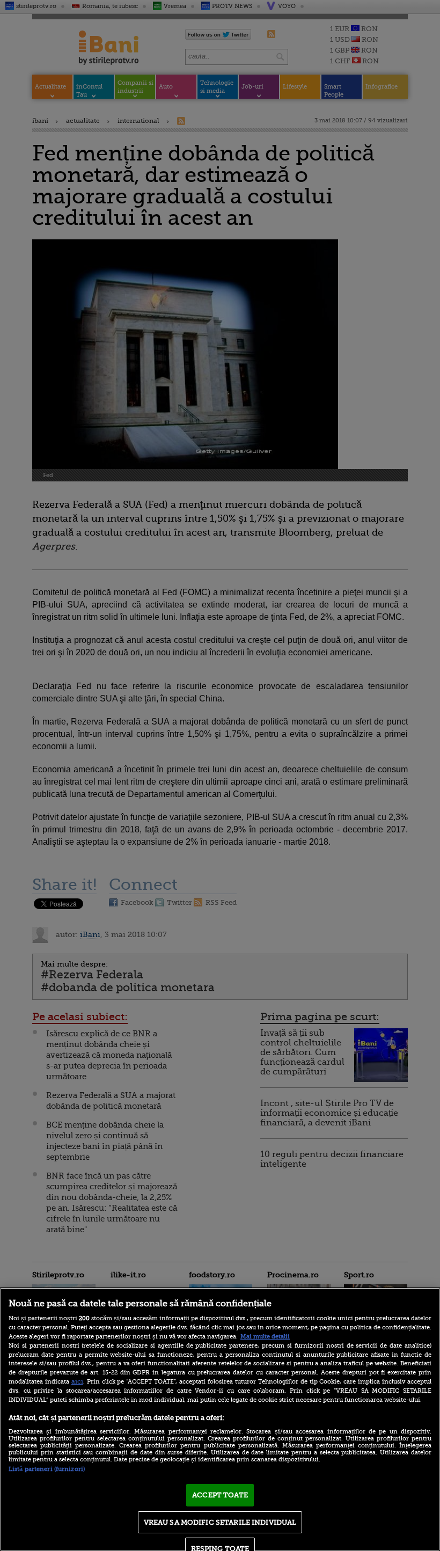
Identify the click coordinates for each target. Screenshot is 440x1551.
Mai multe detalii (265, 1336)
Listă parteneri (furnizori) (47, 1469)
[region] (220, 1419)
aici (77, 1381)
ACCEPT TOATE (220, 1495)
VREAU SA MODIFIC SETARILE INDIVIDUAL (220, 1522)
